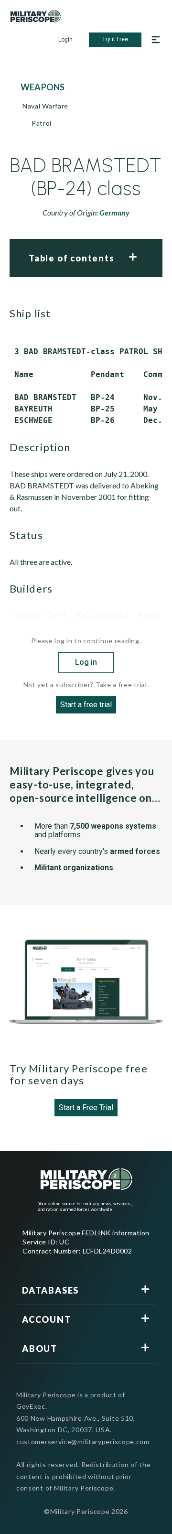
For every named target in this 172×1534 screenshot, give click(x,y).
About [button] (39, 1348)
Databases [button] (50, 1290)
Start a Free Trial (86, 1107)
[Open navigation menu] (155, 39)
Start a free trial (86, 704)
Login (65, 39)
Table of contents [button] (72, 258)
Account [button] (46, 1319)
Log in (86, 662)
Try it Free (115, 39)
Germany (114, 212)
